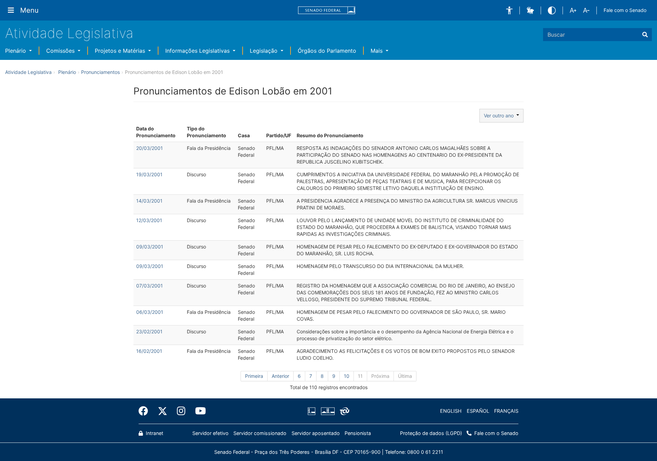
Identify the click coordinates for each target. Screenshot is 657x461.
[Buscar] (645, 34)
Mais (377, 50)
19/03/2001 (149, 174)
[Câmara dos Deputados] (313, 411)
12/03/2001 (149, 220)
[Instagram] (181, 411)
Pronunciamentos (100, 72)
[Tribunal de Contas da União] (343, 411)
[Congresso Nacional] (327, 411)
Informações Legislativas (198, 50)
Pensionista (358, 433)
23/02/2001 (149, 331)
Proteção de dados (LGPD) (431, 433)
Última (405, 376)
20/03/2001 (149, 148)
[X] (162, 411)
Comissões (61, 50)
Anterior (280, 376)
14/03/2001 (149, 201)
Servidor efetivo (210, 433)
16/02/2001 (149, 351)
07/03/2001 (149, 286)
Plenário (16, 50)
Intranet (153, 433)
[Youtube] (198, 411)
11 (360, 376)
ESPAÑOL (478, 411)
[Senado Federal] (327, 10)
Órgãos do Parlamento (327, 50)
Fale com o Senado (625, 10)
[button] (509, 10)
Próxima (380, 376)
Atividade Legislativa (69, 33)
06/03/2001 (149, 312)
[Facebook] (146, 411)
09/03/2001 (149, 246)
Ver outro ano (500, 115)
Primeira (254, 376)
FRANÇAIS (506, 411)
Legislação (264, 50)
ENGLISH (451, 411)
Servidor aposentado (316, 433)
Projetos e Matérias (121, 50)
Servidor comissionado (259, 433)
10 (346, 376)
